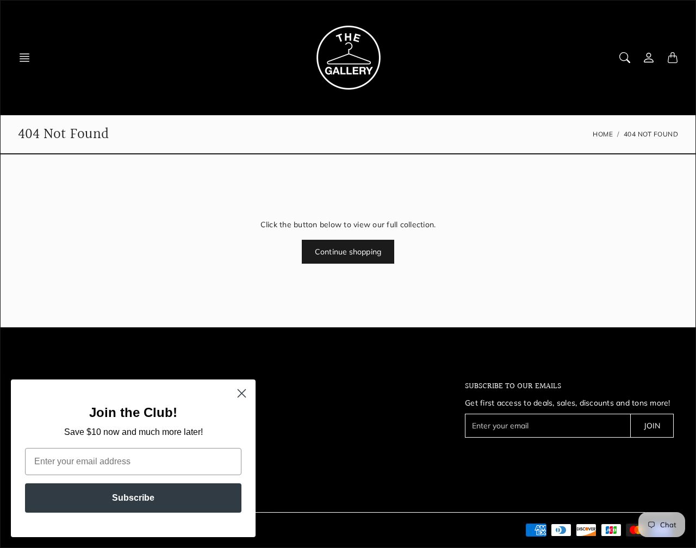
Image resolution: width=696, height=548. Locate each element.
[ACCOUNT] (649, 58)
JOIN (652, 426)
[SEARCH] (625, 58)
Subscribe (133, 497)
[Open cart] (673, 58)
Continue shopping (348, 252)
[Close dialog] (241, 393)
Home (603, 134)
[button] (28, 58)
